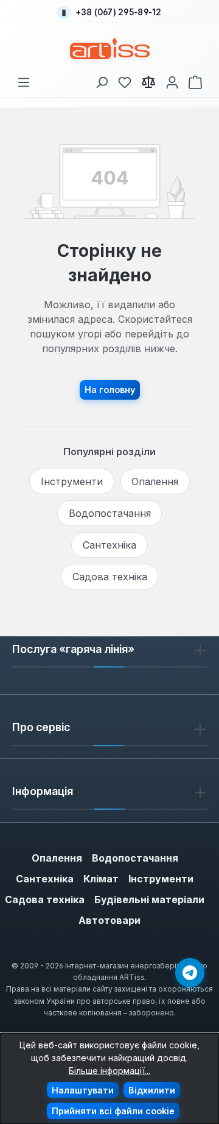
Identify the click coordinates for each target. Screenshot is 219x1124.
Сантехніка (109, 545)
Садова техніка (109, 577)
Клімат (101, 879)
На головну (110, 389)
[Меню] (23, 80)
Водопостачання (110, 513)
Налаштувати (83, 1090)
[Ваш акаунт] (172, 80)
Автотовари (109, 920)
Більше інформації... (109, 1070)
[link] (124, 80)
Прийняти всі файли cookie (113, 1111)
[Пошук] (101, 80)
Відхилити (151, 1090)
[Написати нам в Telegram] (189, 972)
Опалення (154, 481)
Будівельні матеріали (149, 899)
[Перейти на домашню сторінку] (110, 48)
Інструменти (72, 481)
